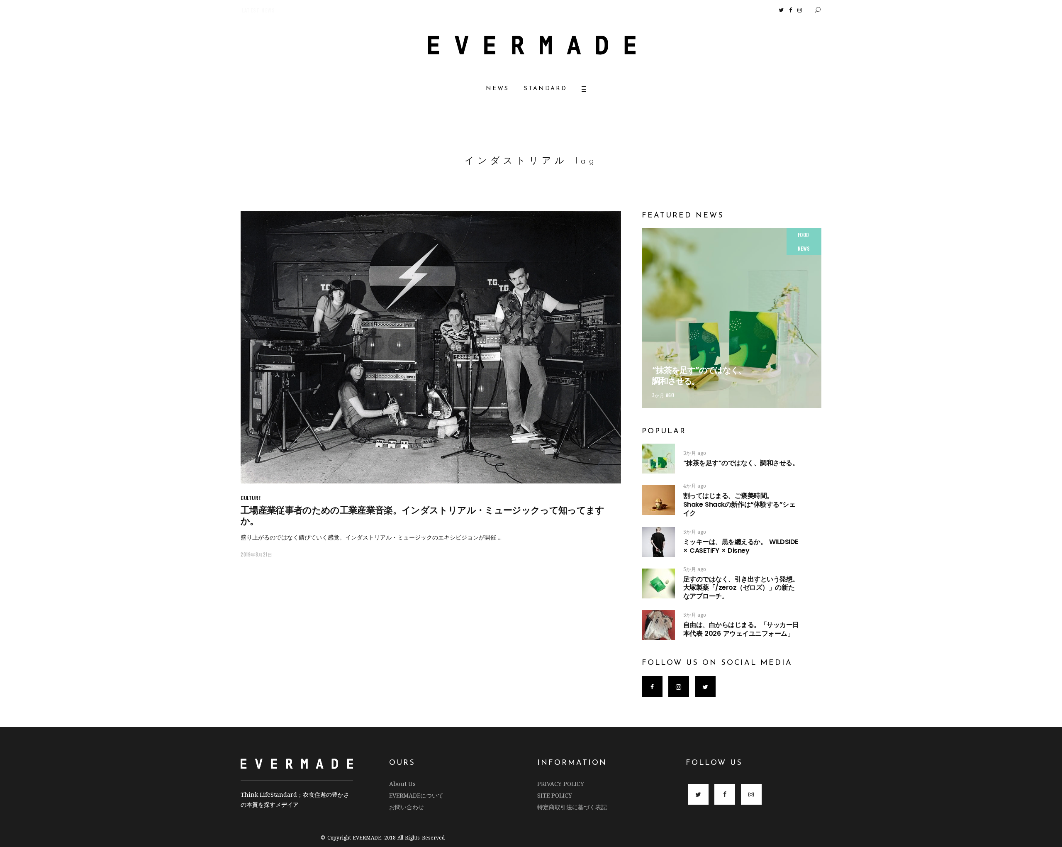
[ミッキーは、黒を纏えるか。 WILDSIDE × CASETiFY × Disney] (658, 542)
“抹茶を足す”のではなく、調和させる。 (699, 375)
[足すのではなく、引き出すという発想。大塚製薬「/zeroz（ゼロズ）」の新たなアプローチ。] (658, 583)
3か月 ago (663, 395)
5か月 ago (694, 531)
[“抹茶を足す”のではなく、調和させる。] (731, 318)
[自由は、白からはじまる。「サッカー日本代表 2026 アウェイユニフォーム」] (658, 625)
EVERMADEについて (416, 795)
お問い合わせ (406, 807)
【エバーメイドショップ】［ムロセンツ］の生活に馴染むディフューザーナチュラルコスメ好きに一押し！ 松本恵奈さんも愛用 (380, 10)
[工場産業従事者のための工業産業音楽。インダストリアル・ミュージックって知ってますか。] (431, 347)
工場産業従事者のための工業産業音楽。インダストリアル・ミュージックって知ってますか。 (422, 515)
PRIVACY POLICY (560, 784)
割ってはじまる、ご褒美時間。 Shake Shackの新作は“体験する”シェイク (754, 504)
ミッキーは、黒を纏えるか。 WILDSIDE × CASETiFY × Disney (740, 546)
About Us (402, 784)
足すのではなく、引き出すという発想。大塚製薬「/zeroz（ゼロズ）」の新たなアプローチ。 (741, 587)
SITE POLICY (554, 795)
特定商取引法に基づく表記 (572, 807)
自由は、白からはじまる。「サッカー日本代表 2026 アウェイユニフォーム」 (741, 629)
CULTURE (251, 497)
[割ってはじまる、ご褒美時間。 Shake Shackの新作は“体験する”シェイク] (658, 500)
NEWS (804, 248)
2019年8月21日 (257, 554)
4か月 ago (694, 485)
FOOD (803, 234)
